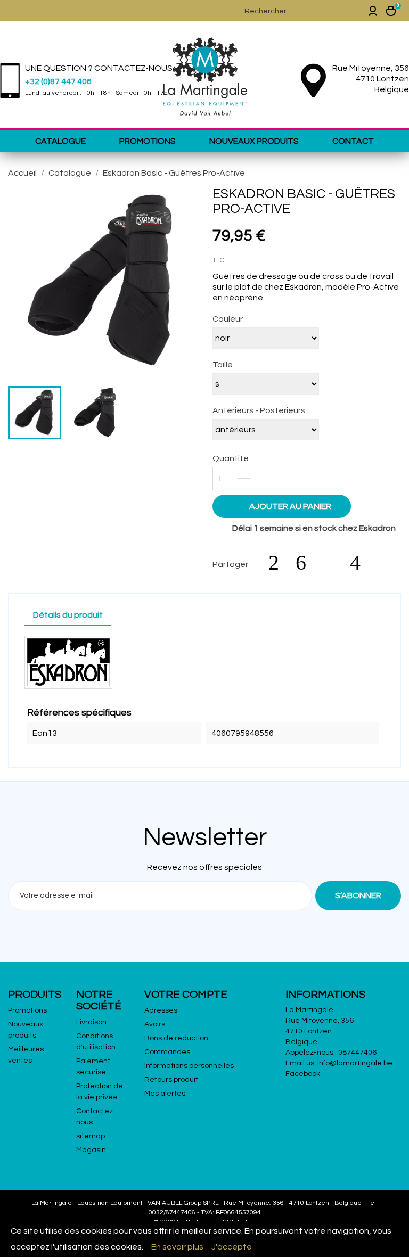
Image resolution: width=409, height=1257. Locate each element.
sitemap (90, 1136)
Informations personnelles (189, 1066)
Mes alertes (164, 1093)
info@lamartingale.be (354, 1063)
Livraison (91, 1022)
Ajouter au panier (283, 506)
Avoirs (154, 1024)
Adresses (160, 1010)
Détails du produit (68, 615)
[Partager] (279, 562)
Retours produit (171, 1079)
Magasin (91, 1150)
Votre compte (185, 994)
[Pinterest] (360, 562)
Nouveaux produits (254, 141)
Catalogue (60, 141)
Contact (353, 141)
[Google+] (333, 562)
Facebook (302, 1074)
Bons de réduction (176, 1038)
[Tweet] (306, 562)
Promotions (147, 141)
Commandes (167, 1052)
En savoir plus (177, 1247)
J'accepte (231, 1247)
